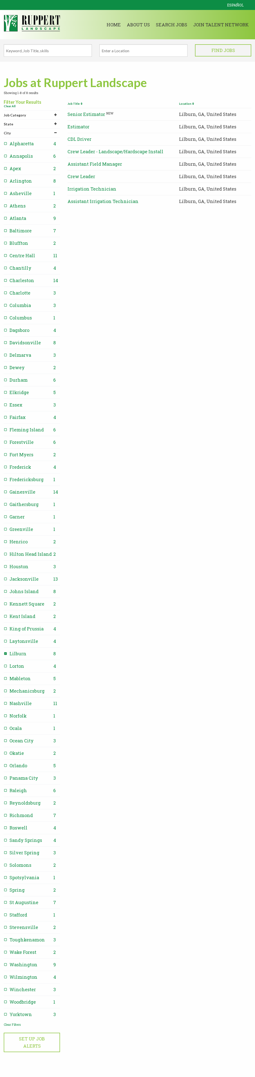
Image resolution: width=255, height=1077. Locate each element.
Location (185, 103)
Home (114, 25)
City (7, 133)
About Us (138, 25)
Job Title (74, 103)
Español (235, 5)
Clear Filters (12, 1024)
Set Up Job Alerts (32, 1042)
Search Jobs (171, 25)
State (8, 124)
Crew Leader (81, 176)
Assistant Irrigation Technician (102, 201)
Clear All (9, 106)
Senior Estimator (86, 114)
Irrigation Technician (91, 189)
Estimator (78, 127)
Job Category (15, 115)
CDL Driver (79, 139)
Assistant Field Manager (94, 164)
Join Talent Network (221, 25)
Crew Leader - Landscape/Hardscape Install (115, 151)
